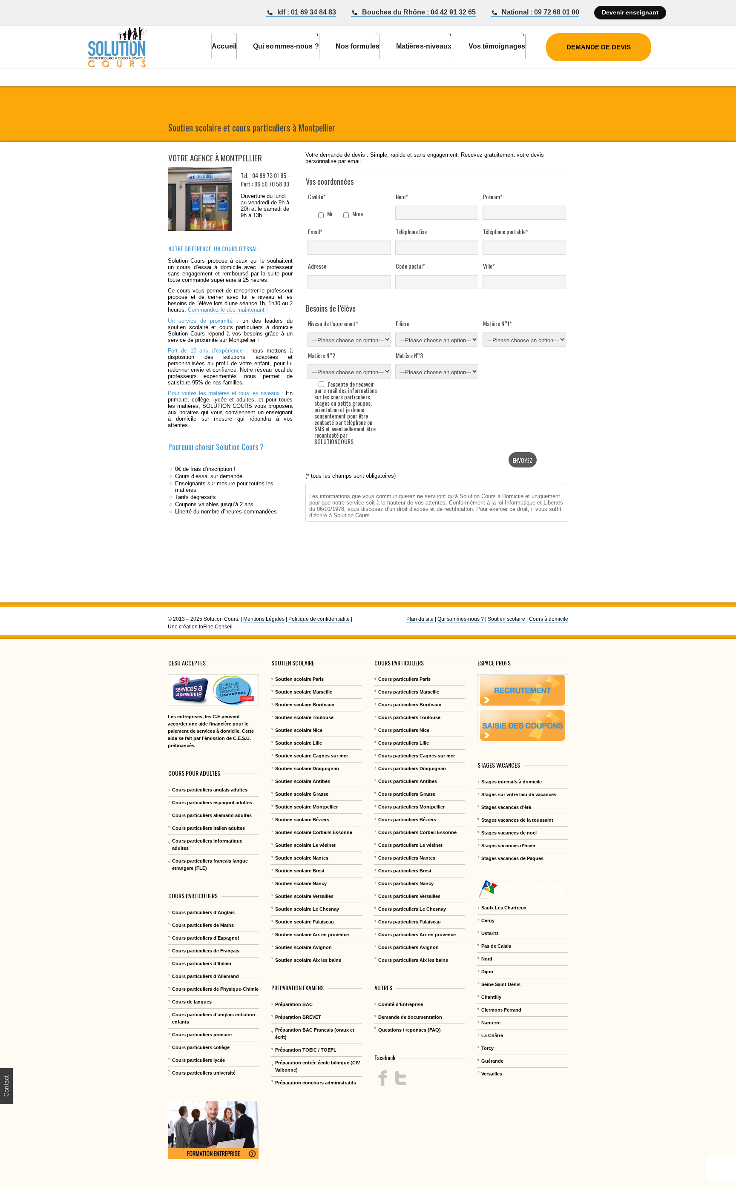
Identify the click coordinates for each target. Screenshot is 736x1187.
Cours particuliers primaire (202, 1034)
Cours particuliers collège (201, 1047)
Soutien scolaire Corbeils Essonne (313, 832)
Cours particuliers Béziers (407, 819)
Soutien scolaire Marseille (303, 691)
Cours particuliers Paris (404, 679)
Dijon (487, 971)
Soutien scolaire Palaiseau (304, 921)
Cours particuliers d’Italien (201, 963)
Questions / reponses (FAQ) (409, 1029)
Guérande (492, 1061)
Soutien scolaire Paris (299, 679)
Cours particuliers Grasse (406, 794)
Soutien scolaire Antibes (302, 781)
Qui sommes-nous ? (460, 619)
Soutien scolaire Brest (300, 870)
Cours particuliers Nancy (406, 883)
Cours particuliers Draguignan (412, 768)
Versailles (491, 1073)
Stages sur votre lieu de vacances (518, 794)
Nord (486, 958)
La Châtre (492, 1035)
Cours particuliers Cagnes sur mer (416, 755)
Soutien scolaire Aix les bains (308, 960)
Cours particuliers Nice (403, 730)
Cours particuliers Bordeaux (409, 704)
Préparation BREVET (298, 1017)
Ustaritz (490, 933)
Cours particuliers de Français (205, 950)
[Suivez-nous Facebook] (382, 1078)
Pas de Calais (496, 946)
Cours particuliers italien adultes (208, 828)
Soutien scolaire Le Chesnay (307, 909)
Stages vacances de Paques (512, 858)
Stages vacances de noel (509, 832)
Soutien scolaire (506, 619)
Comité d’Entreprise (400, 1004)
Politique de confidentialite (319, 619)
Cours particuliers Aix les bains (413, 960)
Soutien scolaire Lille (298, 742)
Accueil (224, 46)
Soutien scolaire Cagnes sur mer (311, 755)
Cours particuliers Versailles (409, 896)
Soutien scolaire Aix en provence (312, 934)
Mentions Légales (264, 619)
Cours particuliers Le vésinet (410, 845)
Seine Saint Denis (500, 984)
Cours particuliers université (204, 1072)
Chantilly (491, 997)
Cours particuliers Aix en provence (417, 934)
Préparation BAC (294, 1004)
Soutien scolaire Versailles (304, 896)
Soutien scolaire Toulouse (304, 717)
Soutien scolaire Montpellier (306, 806)
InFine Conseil (215, 627)
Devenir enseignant (630, 12)
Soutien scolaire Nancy (301, 883)
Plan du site (420, 619)
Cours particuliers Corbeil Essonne (417, 832)
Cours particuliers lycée (198, 1060)
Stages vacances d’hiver (508, 845)
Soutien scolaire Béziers (302, 819)
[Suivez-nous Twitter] (400, 1078)
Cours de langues (192, 1001)
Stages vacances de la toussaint (517, 820)
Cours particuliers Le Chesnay (412, 909)
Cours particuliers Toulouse (409, 717)
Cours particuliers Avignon (408, 947)
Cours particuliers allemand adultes (212, 815)
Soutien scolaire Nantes (301, 857)
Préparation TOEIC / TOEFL (305, 1049)
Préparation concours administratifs (315, 1082)
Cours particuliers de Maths (203, 925)
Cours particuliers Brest (404, 870)
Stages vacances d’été (506, 807)
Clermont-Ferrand (501, 1009)
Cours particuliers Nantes (406, 857)
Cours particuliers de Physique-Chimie (215, 989)
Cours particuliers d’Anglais (203, 912)
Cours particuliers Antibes (407, 781)
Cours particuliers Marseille (408, 691)
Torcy (487, 1048)
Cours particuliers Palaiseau (409, 921)
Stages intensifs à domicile (511, 781)
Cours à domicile (548, 619)
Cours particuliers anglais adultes (209, 789)
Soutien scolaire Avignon (303, 947)
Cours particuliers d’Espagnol (205, 937)
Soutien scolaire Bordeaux (304, 704)
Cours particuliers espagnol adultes (212, 802)
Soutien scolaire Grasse (301, 794)
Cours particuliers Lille (403, 742)
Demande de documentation (410, 1017)
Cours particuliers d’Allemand (205, 976)
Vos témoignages (497, 46)
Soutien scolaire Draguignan (307, 768)
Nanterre (490, 1022)
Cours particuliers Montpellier (411, 806)
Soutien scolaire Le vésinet (305, 845)
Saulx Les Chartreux (503, 907)
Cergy (487, 920)
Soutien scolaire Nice (298, 730)
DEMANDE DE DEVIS (598, 47)
